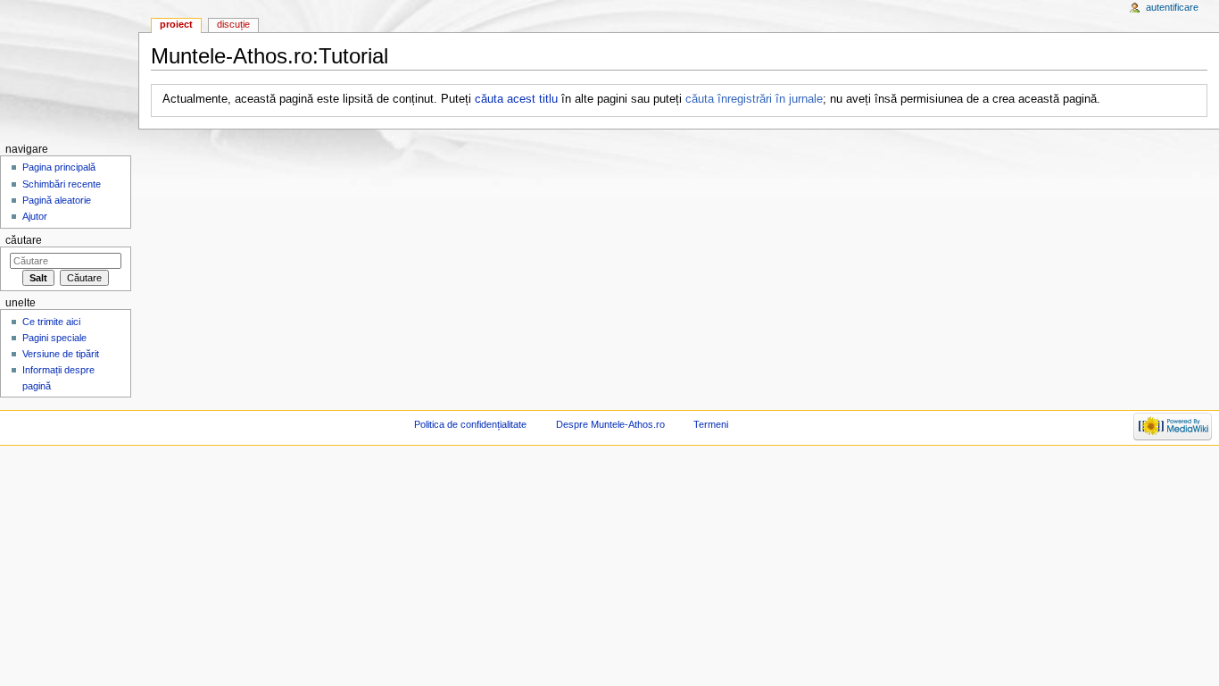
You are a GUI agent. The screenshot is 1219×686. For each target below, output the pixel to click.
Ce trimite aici (51, 321)
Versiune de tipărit (60, 353)
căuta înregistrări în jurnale (754, 99)
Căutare (23, 240)
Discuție (233, 24)
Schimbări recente (61, 184)
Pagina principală (58, 167)
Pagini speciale (54, 337)
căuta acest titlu (516, 99)
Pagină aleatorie (56, 200)
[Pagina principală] (69, 69)
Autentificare (1172, 7)
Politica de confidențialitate (470, 424)
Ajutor (34, 216)
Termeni (710, 424)
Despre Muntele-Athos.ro (610, 424)
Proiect (176, 24)
